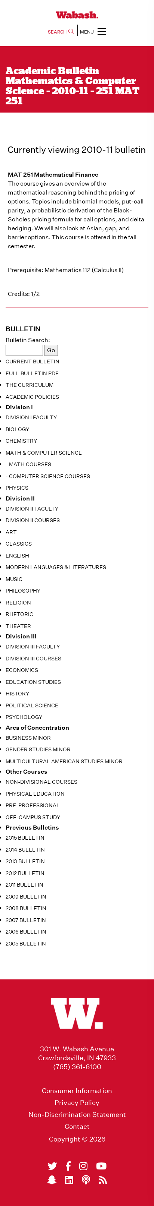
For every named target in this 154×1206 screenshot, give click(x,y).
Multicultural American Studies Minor (64, 761)
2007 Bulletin (26, 920)
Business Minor (28, 738)
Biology (17, 429)
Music (14, 579)
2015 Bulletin (25, 837)
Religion (18, 602)
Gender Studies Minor (38, 749)
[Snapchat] (51, 1180)
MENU (87, 32)
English (17, 555)
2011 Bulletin (24, 884)
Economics (22, 670)
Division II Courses (33, 520)
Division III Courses (33, 658)
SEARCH (57, 32)
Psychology (24, 717)
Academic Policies (32, 397)
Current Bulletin (32, 361)
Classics (19, 543)
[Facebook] (68, 1166)
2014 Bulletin (25, 849)
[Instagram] (83, 1166)
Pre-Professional (33, 805)
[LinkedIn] (69, 1180)
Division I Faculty (31, 417)
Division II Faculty (32, 508)
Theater (18, 626)
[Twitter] (52, 1166)
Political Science (32, 705)
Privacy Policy (77, 1102)
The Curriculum (29, 385)
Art (11, 532)
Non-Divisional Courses (41, 782)
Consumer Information (77, 1091)
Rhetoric (19, 614)
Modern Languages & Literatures (56, 567)
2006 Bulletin (26, 931)
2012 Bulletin (25, 873)
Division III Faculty (33, 646)
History (17, 693)
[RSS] (103, 1180)
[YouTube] (101, 1166)
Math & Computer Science (44, 452)
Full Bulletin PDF (32, 373)
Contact (77, 1126)
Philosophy (23, 590)
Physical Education (35, 793)
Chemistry (21, 441)
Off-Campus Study (33, 817)
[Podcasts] (86, 1180)
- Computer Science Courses (48, 476)
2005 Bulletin (26, 943)
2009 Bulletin (26, 896)
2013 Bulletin (25, 861)
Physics (17, 487)
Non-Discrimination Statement (77, 1114)
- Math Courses (28, 464)
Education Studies (33, 682)
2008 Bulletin (26, 908)
